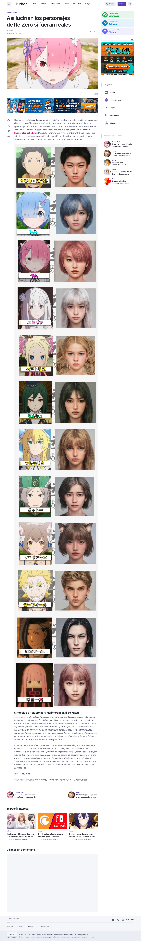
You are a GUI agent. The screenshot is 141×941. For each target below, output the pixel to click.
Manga (87, 4)
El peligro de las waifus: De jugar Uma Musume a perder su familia (25, 797)
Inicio (35, 4)
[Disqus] (52, 883)
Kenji (25, 839)
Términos (21, 927)
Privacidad (32, 927)
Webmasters (45, 927)
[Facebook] (113, 920)
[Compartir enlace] (9, 142)
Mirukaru (10, 31)
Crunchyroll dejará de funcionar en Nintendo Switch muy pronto (51, 835)
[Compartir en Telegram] (9, 131)
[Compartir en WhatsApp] (9, 136)
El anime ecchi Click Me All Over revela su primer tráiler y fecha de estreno (21, 835)
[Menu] (9, 4)
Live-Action (76, 4)
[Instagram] (123, 920)
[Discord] (132, 920)
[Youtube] (128, 920)
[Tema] (130, 4)
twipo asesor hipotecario (79, 934)
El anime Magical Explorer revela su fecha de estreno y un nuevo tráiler (82, 835)
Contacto (10, 927)
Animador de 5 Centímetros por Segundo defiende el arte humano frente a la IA (122, 166)
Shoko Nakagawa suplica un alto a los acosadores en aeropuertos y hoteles (86, 797)
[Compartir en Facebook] (9, 120)
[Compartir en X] (9, 126)
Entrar (121, 4)
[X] (118, 920)
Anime (43, 4)
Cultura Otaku (55, 4)
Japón (66, 4)
